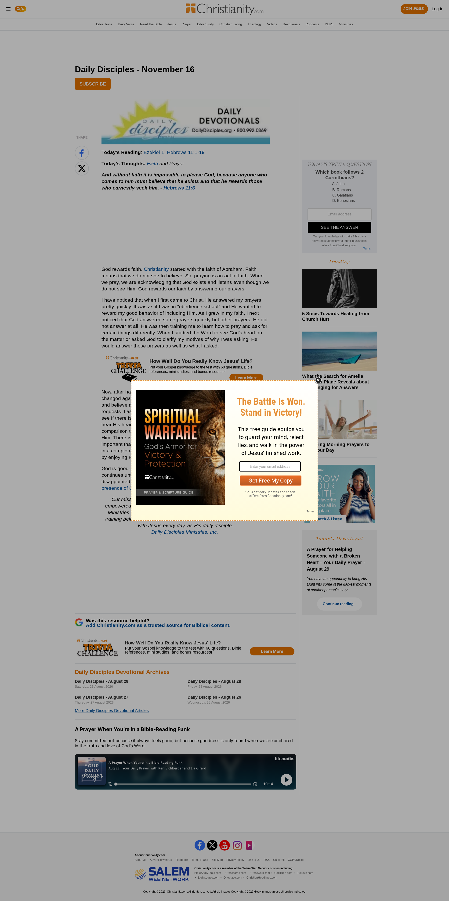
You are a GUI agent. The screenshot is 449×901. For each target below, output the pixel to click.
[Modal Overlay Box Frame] (224, 450)
